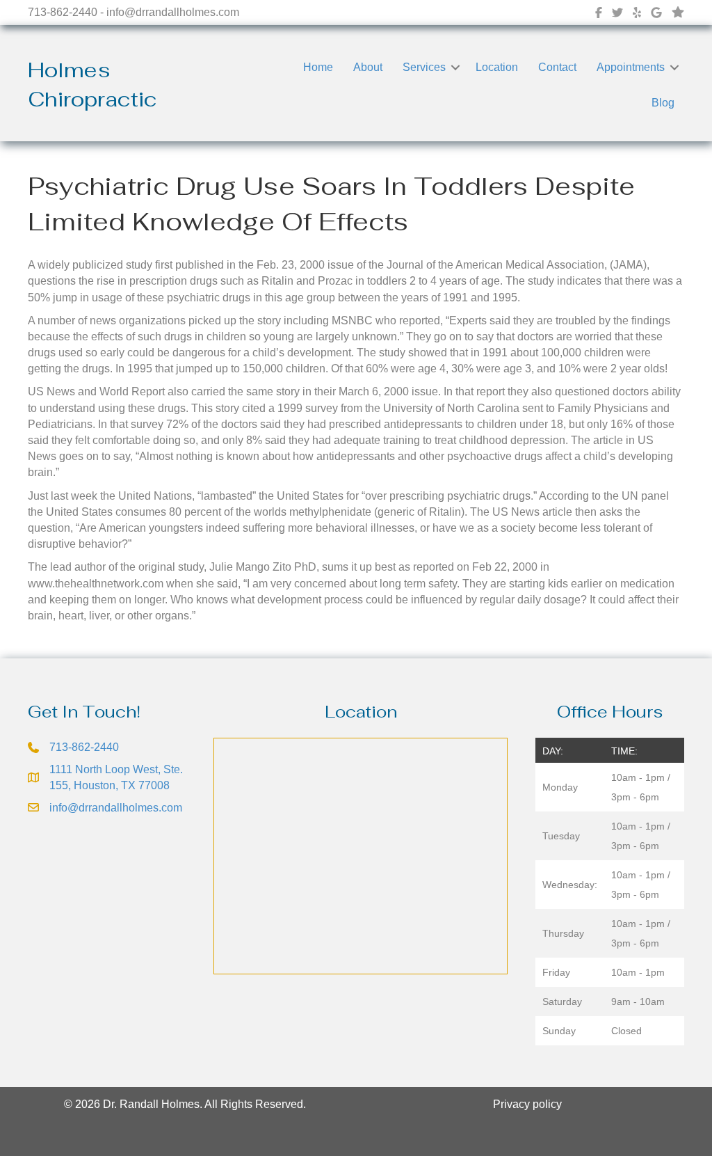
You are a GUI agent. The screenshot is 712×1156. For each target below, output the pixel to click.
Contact (557, 67)
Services (424, 67)
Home (318, 67)
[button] (455, 67)
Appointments (631, 67)
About (367, 67)
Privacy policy (527, 1104)
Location (497, 67)
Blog (663, 103)
